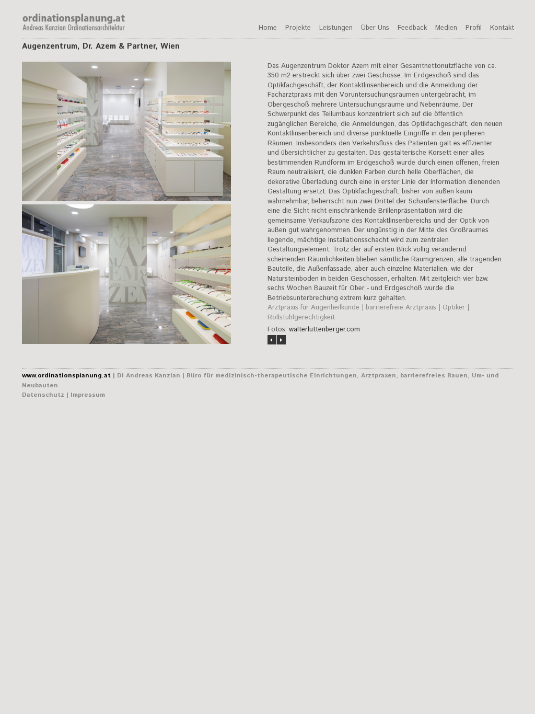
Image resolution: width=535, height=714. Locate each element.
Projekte (298, 28)
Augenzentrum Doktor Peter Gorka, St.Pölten (281, 339)
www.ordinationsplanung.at (66, 375)
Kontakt (502, 28)
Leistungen (336, 28)
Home (268, 28)
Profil (474, 28)
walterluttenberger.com (324, 330)
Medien (446, 28)
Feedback (412, 28)
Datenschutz (43, 394)
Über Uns (375, 28)
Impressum (88, 394)
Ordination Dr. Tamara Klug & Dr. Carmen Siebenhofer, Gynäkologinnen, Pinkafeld (272, 339)
